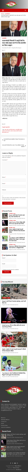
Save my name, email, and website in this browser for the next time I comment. (14, 198)
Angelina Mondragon (16, 47)
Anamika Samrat (21, 218)
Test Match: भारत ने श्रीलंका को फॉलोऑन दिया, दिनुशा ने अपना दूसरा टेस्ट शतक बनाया (17, 239)
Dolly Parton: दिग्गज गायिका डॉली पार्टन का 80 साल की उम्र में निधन (17, 222)
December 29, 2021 (6, 47)
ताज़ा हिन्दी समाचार (11, 129)
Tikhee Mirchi (18, 466)
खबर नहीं (6, 129)
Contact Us (3, 421)
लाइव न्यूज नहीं (4, 130)
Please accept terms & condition (11, 269)
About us (3, 417)
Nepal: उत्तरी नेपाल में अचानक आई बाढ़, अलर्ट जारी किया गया (16, 215)
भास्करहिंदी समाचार (18, 129)
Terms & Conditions (5, 427)
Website (4, 190)
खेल (9, 236)
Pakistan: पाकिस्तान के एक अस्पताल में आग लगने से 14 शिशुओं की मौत (17, 247)
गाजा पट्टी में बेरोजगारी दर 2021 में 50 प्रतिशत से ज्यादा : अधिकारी (13, 145)
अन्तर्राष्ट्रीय (4, 38)
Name (4, 177)
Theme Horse (16, 467)
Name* (3, 258)
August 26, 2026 (12, 218)
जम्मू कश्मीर (10, 227)
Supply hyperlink (6, 127)
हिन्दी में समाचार (19, 130)
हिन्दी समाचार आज (5, 132)
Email (3, 183)
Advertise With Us (5, 419)
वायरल (14, 213)
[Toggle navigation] (3, 10)
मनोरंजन (14, 220)
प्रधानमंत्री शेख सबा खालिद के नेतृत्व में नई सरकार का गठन (14, 140)
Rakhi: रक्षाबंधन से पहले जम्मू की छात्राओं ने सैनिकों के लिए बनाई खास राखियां (17, 231)
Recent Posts (7, 211)
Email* (3, 263)
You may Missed (7, 282)
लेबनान (9, 130)
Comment (5, 160)
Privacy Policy (4, 425)
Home (2, 423)
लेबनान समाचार (13, 130)
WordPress (18, 469)
